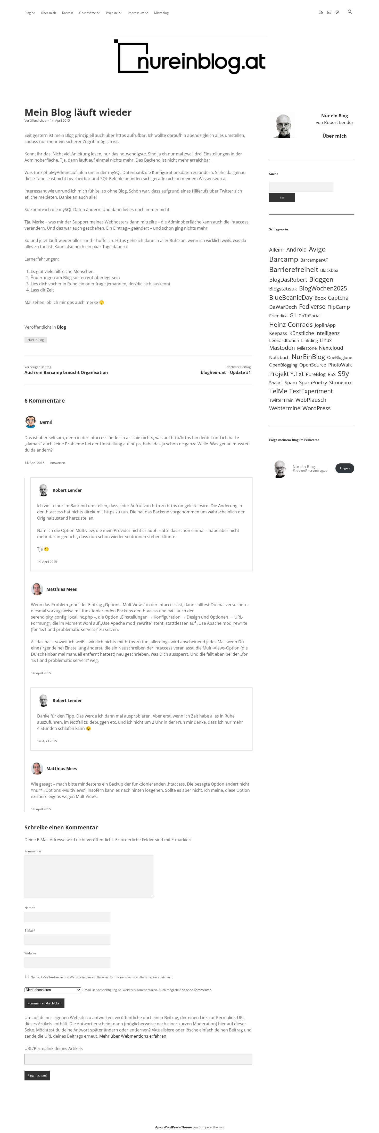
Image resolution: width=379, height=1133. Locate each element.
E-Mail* (29, 930)
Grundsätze (87, 13)
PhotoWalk (340, 365)
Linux (326, 340)
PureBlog (316, 374)
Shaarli (276, 383)
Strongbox (340, 382)
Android (296, 249)
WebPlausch (310, 399)
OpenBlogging (283, 365)
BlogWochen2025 (323, 288)
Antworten (57, 463)
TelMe (278, 390)
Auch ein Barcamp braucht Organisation (66, 372)
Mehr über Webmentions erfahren (132, 1036)
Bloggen (321, 279)
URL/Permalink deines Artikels (53, 1048)
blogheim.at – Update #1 (226, 372)
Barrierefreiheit (293, 269)
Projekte (112, 13)
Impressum (136, 13)
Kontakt (67, 13)
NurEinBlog (36, 340)
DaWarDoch (283, 307)
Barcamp (283, 259)
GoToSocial (309, 316)
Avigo (317, 249)
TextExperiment (311, 391)
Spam (291, 382)
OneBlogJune (339, 357)
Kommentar (33, 851)
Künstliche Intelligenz (314, 333)
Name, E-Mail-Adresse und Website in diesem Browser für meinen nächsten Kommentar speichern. (102, 977)
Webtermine (284, 408)
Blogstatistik (283, 288)
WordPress (316, 408)
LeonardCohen (284, 340)
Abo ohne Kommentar (195, 990)
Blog (27, 13)
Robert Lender (67, 490)
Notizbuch (279, 357)
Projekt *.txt (286, 374)
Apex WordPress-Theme (173, 1127)
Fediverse (312, 306)
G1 (293, 315)
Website (30, 953)
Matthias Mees (61, 589)
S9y (343, 373)
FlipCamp (338, 306)
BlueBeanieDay (290, 297)
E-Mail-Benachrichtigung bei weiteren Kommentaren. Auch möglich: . (146, 990)
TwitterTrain (281, 400)
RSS (332, 374)
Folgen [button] (345, 468)
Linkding (309, 340)
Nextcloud (331, 347)
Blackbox (329, 270)
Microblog (161, 13)
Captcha (338, 297)
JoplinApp (325, 325)
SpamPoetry (313, 382)
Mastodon (282, 347)
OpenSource (312, 365)
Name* (29, 908)
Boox (320, 298)
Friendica (278, 316)
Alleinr (276, 249)
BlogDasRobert (288, 279)
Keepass (278, 333)
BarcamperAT (314, 260)
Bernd (46, 422)
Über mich (48, 13)
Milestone (307, 348)
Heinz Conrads (291, 324)
